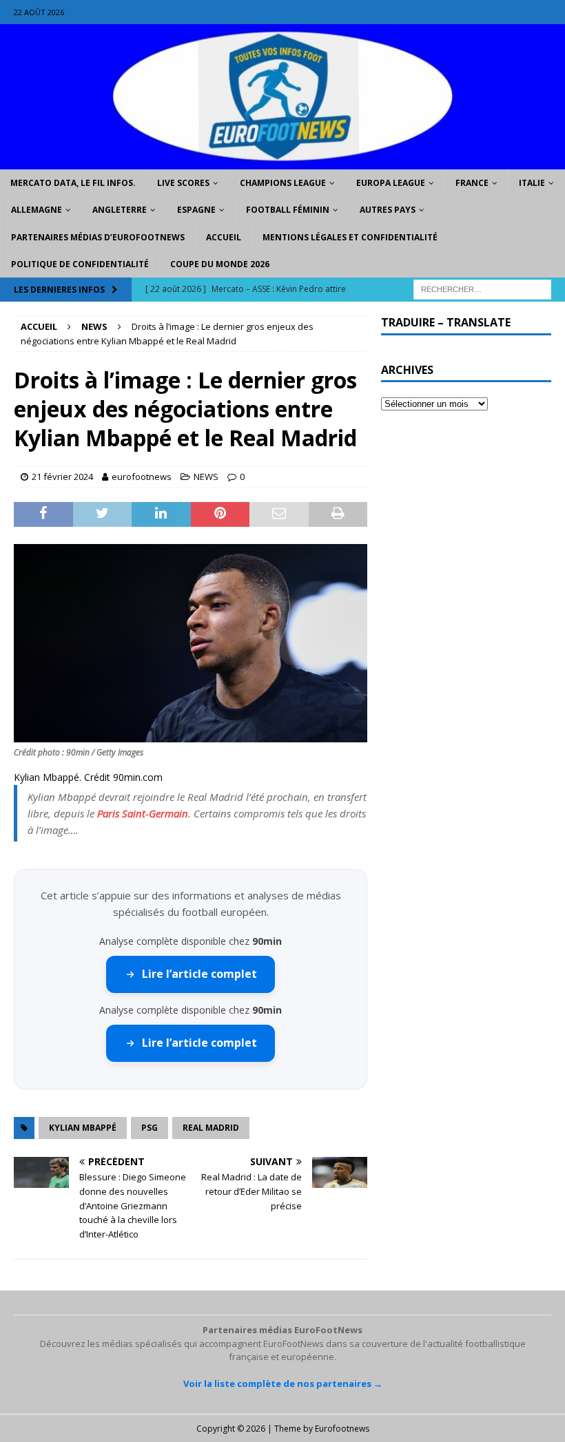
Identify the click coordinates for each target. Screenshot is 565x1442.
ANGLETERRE (119, 210)
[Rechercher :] (482, 288)
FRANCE (472, 183)
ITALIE (532, 183)
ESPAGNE (196, 210)
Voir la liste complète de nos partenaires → (282, 1383)
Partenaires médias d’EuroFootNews (98, 237)
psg (149, 1127)
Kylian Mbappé (82, 1127)
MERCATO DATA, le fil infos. (73, 183)
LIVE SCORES (183, 183)
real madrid (211, 1127)
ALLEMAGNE (36, 210)
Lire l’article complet (199, 973)
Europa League (390, 183)
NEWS (206, 476)
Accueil (223, 237)
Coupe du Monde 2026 (219, 264)
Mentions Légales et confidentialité (350, 237)
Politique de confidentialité (80, 264)
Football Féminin (287, 210)
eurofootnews (142, 476)
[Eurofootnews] (282, 161)
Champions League (283, 183)
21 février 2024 (62, 476)
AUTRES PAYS (387, 210)
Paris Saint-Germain (142, 813)
